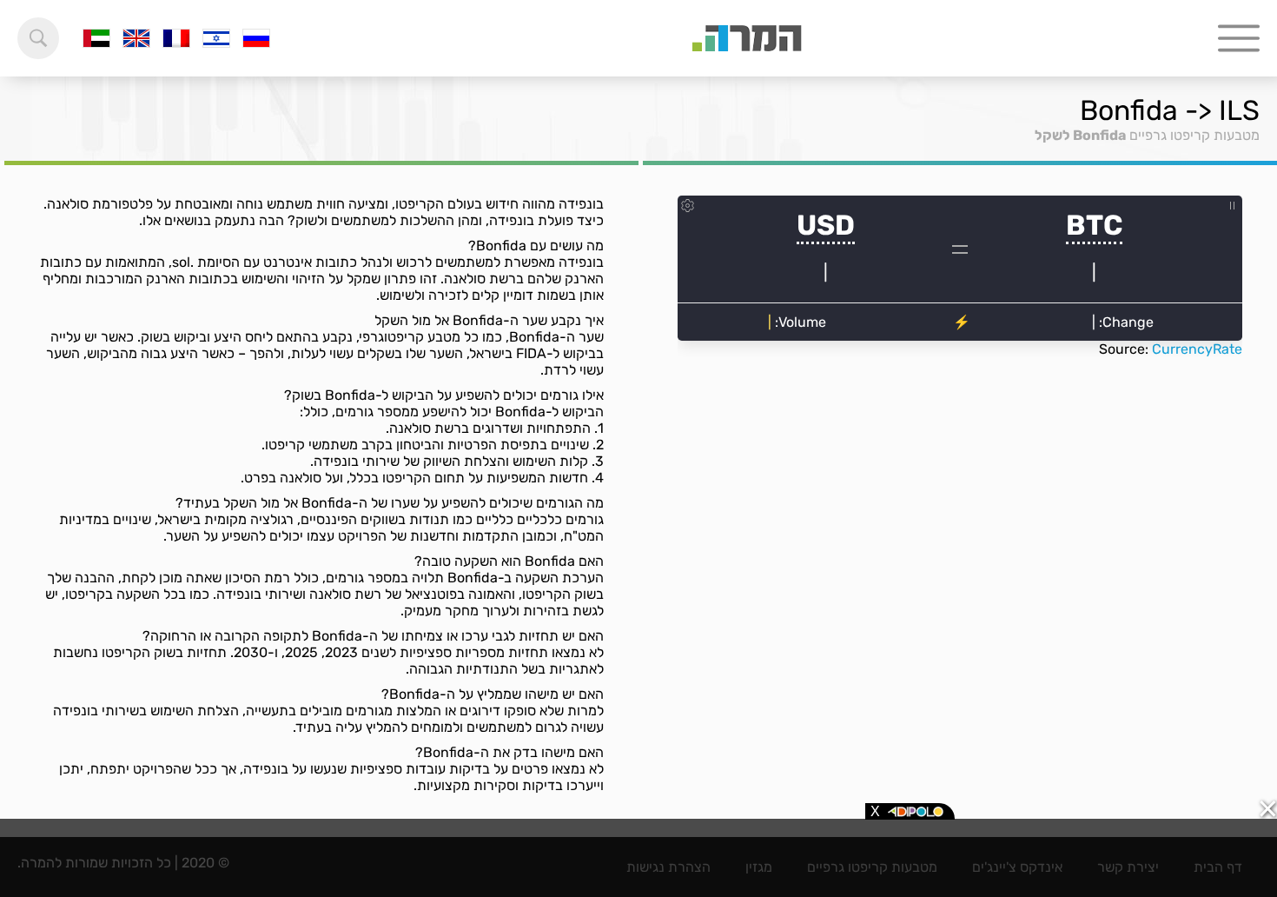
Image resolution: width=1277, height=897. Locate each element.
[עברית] (216, 38)
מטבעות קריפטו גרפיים (1194, 135)
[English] (136, 38)
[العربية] (96, 38)
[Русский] (256, 38)
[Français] (176, 38)
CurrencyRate (1197, 349)
